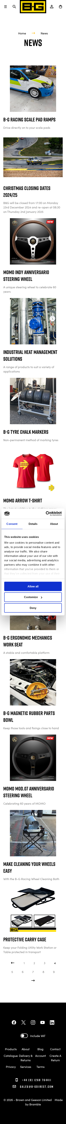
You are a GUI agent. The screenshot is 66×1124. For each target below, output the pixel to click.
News (44, 33)
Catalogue (11, 1056)
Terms (40, 1067)
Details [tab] (33, 523)
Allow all (32, 586)
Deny (33, 607)
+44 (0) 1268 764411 (36, 1080)
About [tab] (54, 523)
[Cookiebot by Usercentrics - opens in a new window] (46, 513)
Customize (31, 597)
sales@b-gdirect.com (37, 1087)
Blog (40, 1049)
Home (22, 33)
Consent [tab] (11, 523)
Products (11, 1049)
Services (25, 1067)
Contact (55, 1049)
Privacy (11, 1067)
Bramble (35, 1104)
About (26, 1049)
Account (40, 1056)
